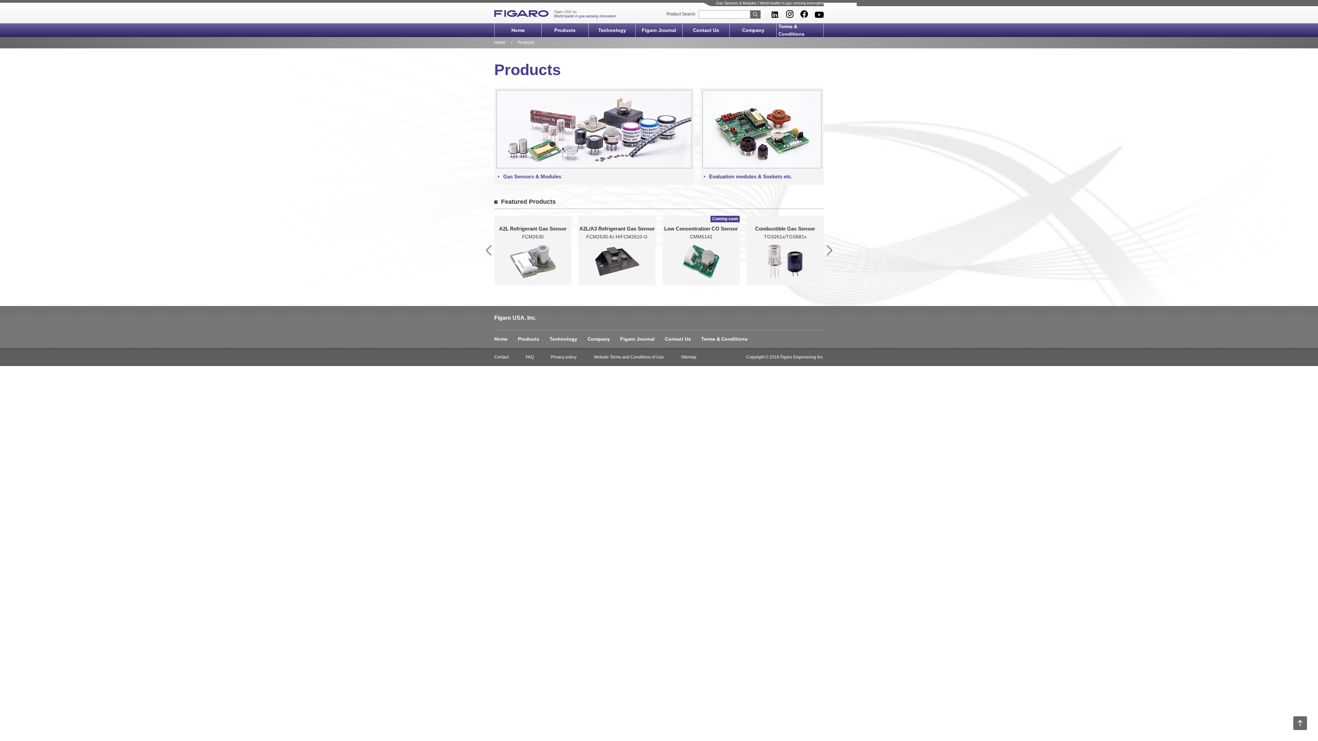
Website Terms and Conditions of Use (629, 357)
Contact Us (706, 30)
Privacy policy (564, 357)
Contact (501, 357)
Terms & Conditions (791, 30)
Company (753, 30)
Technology (612, 30)
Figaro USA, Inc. (515, 318)
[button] (488, 250)
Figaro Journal (659, 30)
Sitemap (688, 357)
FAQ (530, 357)
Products (565, 30)
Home (518, 30)
